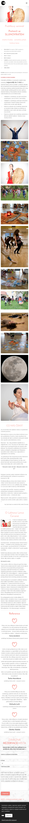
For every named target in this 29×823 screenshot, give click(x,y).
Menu (26, 3)
